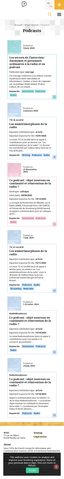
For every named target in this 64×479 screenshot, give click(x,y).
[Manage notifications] (56, 466)
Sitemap (38, 432)
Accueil (18, 24)
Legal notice (40, 436)
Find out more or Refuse (42, 464)
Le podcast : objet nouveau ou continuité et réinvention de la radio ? (30, 183)
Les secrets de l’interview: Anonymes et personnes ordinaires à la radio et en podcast (27, 62)
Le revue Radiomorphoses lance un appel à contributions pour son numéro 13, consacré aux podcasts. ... (29, 339)
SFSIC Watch (31, 24)
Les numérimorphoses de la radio (28, 125)
